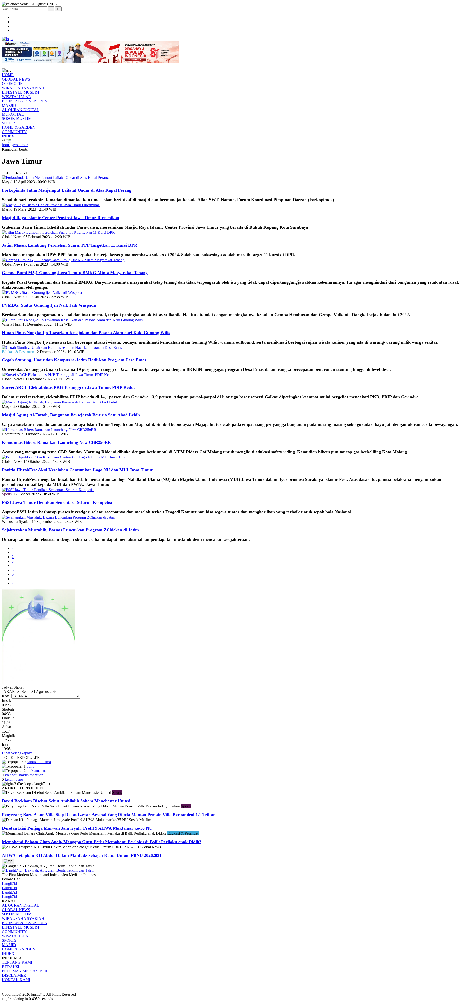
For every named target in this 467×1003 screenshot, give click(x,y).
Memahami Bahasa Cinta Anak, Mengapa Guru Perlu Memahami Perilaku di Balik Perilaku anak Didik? (101, 841)
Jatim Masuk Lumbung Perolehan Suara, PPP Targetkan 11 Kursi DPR (69, 245)
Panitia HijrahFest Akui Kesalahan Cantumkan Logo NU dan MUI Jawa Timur (77, 469)
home (6, 145)
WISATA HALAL (16, 97)
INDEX (8, 136)
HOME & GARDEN (18, 127)
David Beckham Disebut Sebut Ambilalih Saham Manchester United (66, 800)
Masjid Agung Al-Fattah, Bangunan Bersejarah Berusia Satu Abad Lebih (71, 414)
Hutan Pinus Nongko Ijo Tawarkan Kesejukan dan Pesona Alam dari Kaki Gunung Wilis (86, 332)
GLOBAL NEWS (16, 79)
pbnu (30, 766)
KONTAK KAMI (16, 980)
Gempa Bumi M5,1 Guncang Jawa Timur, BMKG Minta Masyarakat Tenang (75, 272)
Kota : (6, 696)
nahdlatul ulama (39, 762)
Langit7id (9, 883)
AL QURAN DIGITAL (20, 110)
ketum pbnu (14, 779)
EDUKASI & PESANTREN (24, 101)
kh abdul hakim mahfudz (24, 775)
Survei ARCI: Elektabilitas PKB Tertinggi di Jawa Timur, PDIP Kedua (69, 387)
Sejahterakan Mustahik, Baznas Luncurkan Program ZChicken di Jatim (70, 530)
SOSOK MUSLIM (17, 118)
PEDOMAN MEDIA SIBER (24, 971)
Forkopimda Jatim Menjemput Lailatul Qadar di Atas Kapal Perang (66, 190)
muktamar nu (37, 771)
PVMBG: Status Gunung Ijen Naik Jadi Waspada (49, 305)
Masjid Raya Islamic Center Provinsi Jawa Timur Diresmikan (60, 217)
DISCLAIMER (14, 975)
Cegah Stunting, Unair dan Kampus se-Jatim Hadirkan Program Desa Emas (74, 360)
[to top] (8, 861)
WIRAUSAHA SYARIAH (23, 88)
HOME (8, 75)
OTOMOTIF (12, 83)
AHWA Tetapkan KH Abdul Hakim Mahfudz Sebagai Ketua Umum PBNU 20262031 (82, 855)
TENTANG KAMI (17, 962)
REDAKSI (10, 967)
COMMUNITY (14, 132)
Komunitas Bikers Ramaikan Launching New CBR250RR (56, 442)
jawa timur (19, 145)
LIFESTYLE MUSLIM (20, 92)
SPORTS (9, 123)
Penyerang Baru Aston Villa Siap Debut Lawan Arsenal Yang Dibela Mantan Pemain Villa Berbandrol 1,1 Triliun (109, 814)
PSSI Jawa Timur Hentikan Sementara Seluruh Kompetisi (57, 502)
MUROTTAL (13, 114)
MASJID (9, 105)
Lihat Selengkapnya (17, 753)
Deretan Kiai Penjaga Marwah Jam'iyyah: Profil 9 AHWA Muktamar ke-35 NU (77, 828)
